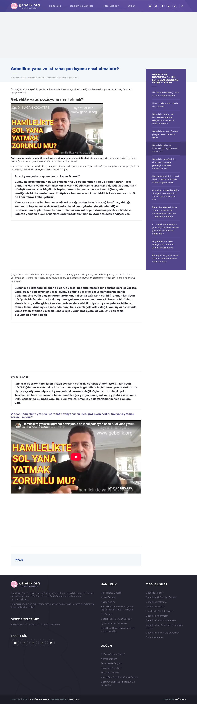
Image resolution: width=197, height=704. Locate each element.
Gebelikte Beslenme (156, 602)
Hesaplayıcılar (108, 602)
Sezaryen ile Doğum (111, 663)
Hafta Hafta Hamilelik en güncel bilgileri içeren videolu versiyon (117, 608)
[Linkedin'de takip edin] (168, 6)
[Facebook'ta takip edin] (162, 6)
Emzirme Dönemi (110, 672)
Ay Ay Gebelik (108, 597)
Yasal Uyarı (74, 699)
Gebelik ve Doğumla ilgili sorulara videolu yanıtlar (118, 629)
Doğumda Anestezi (111, 668)
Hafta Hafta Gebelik (111, 593)
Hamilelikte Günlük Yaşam (159, 611)
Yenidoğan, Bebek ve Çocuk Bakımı (119, 677)
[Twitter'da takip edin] (174, 6)
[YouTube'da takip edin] (150, 6)
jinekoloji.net (17, 624)
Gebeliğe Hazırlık (154, 593)
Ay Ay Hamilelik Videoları (114, 623)
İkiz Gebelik (107, 614)
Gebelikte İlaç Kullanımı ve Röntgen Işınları (164, 626)
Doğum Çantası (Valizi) (113, 654)
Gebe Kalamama (154, 637)
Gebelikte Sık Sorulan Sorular (116, 619)
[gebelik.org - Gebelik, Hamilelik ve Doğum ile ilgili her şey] (25, 6)
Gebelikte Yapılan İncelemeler (161, 620)
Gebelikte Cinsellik (155, 606)
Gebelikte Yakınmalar (157, 616)
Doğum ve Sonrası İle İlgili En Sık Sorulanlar (118, 683)
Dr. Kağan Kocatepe (60, 596)
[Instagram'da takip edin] (156, 6)
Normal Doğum (109, 659)
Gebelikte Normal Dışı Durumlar (162, 632)
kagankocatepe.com (50, 624)
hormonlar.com (32, 624)
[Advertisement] (98, 35)
